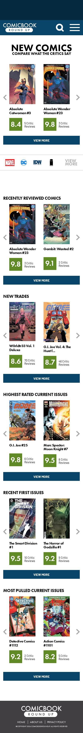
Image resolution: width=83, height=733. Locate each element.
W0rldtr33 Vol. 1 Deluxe (22, 348)
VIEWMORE (67, 162)
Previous (5, 97)
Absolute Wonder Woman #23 (57, 111)
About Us (36, 722)
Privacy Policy (56, 722)
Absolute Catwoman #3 (20, 111)
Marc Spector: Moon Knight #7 (56, 447)
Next (77, 97)
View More (41, 140)
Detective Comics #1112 (22, 643)
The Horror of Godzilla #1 (53, 545)
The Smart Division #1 (23, 545)
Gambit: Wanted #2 (59, 249)
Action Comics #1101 (54, 643)
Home (21, 722)
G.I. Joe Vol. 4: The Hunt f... (57, 349)
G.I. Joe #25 (18, 445)
